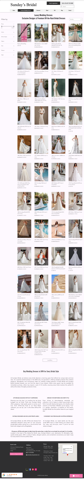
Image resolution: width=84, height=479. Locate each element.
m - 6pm (50, 457)
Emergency (46, 452)
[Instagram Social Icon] (36, 469)
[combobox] (75, 19)
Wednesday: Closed (48, 451)
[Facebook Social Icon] (30, 469)
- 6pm (52, 455)
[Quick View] (24, 33)
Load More (49, 360)
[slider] (2, 26)
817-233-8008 (70, 3)
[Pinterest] (33, 469)
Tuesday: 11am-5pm (48, 447)
